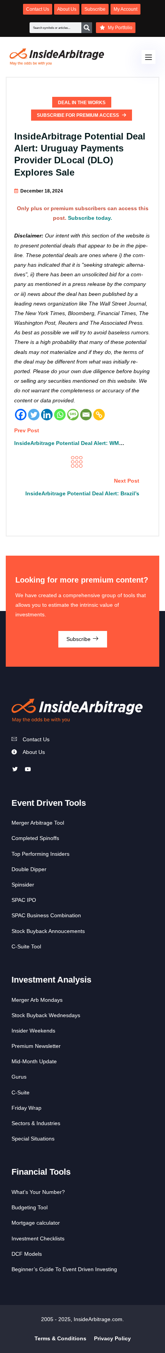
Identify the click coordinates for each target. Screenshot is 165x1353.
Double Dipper (29, 869)
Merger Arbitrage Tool (38, 823)
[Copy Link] (99, 414)
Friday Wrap (26, 1108)
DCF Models (27, 1254)
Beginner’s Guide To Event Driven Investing (64, 1269)
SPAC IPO (24, 900)
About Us (34, 752)
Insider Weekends (33, 1031)
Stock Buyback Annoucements (48, 931)
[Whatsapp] (60, 414)
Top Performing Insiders (40, 854)
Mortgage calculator (36, 1223)
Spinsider (23, 885)
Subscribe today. (90, 218)
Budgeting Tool (30, 1207)
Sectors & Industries (36, 1123)
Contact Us (36, 739)
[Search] (86, 27)
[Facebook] (20, 414)
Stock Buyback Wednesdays (46, 1015)
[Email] (86, 414)
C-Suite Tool (26, 946)
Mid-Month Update (34, 1061)
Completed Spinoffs (35, 838)
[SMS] (73, 414)
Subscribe (79, 639)
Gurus (19, 1077)
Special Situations (33, 1139)
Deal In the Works (82, 102)
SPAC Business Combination (46, 915)
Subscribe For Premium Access (78, 115)
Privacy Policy (112, 1338)
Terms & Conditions (60, 1338)
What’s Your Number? (38, 1192)
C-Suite (21, 1092)
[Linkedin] (47, 414)
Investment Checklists (38, 1238)
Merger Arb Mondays (37, 1000)
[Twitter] (34, 414)
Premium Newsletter (36, 1046)
